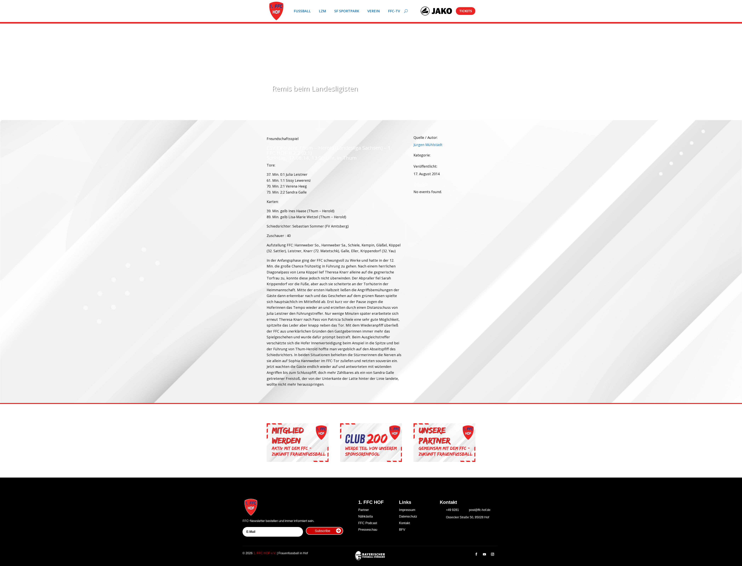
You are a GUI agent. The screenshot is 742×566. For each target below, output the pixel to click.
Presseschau (367, 529)
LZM (322, 11)
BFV (402, 529)
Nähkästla (365, 516)
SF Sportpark (346, 11)
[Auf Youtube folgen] (484, 554)
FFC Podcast (367, 523)
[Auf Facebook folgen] (476, 554)
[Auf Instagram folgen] (492, 554)
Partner (363, 510)
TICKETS (465, 11)
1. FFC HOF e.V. (264, 553)
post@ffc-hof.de (479, 510)
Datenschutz (408, 516)
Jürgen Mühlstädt (428, 144)
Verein (373, 11)
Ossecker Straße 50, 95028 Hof (467, 517)
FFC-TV (394, 11)
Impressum (407, 510)
